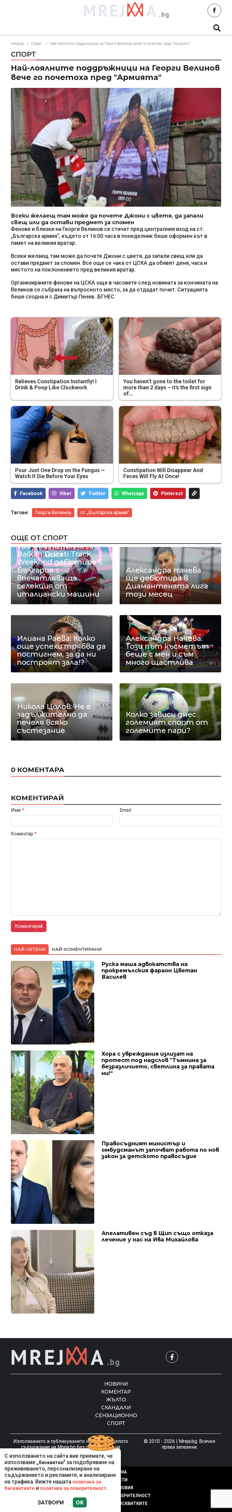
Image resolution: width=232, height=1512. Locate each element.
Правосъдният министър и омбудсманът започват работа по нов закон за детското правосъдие (160, 1149)
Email (125, 810)
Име (17, 810)
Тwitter (97, 493)
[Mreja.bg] (65, 1357)
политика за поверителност (73, 1488)
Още (191, 28)
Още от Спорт (39, 538)
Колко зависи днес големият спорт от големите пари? (167, 722)
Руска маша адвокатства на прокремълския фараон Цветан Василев (149, 970)
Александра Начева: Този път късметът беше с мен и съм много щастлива (167, 650)
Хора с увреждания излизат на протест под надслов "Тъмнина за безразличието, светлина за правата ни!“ (158, 1063)
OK (80, 1502)
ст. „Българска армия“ (104, 512)
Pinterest (172, 493)
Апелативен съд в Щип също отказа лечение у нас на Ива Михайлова (157, 1236)
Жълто (119, 28)
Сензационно (116, 1415)
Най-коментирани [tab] (77, 949)
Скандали (157, 28)
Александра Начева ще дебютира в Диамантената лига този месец (167, 582)
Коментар (81, 28)
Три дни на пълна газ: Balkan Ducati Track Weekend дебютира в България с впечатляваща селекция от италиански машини (59, 570)
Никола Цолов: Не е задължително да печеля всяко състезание (54, 719)
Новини (41, 28)
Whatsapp (133, 493)
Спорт (36, 43)
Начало (17, 43)
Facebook (31, 493)
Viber (66, 493)
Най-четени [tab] (30, 949)
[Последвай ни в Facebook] (214, 10)
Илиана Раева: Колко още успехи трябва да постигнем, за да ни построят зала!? (61, 650)
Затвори (50, 1502)
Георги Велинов (53, 512)
